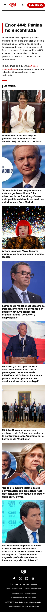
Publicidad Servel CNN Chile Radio (23, 598)
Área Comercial (15, 584)
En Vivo (26, 584)
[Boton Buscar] (23, 5)
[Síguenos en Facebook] (14, 578)
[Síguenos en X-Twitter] (20, 578)
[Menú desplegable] (5, 5)
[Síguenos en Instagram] (27, 578)
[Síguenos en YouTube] (33, 578)
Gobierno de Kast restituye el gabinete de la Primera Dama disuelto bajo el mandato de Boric (22, 138)
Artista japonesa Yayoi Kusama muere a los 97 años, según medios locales (23, 254)
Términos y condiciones (32, 589)
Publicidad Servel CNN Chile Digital (23, 593)
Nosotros (34, 584)
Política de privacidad (14, 589)
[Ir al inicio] (12, 5)
